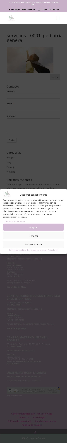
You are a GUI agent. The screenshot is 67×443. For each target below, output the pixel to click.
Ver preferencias (34, 244)
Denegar (33, 235)
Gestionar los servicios (15, 221)
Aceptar (33, 227)
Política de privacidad (36, 250)
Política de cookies (17, 250)
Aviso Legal (53, 250)
